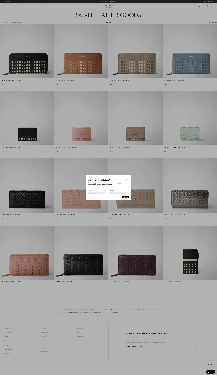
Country (90, 190)
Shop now (125, 197)
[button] (127, 179)
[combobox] (92, 193)
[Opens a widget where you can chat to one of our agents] (210, 372)
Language (111, 190)
